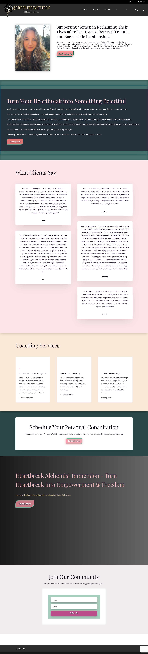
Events (118, 10)
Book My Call (15, 141)
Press (128, 10)
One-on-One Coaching (70, 373)
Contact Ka (20, 648)
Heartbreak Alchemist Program (32, 373)
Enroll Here (25, 503)
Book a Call (63, 53)
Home (77, 10)
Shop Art (96, 10)
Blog (136, 10)
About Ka (107, 10)
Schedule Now (74, 441)
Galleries (85, 10)
